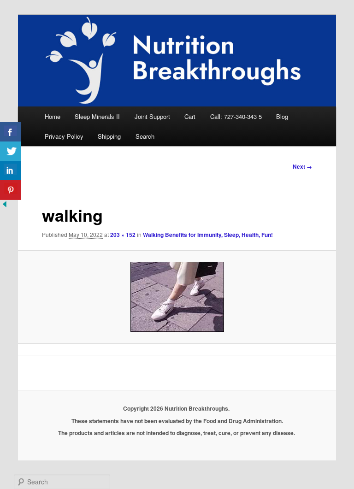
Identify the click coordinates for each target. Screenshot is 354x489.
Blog (282, 116)
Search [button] (145, 136)
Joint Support (152, 116)
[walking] (177, 297)
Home (52, 116)
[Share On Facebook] (10, 132)
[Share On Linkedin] (10, 171)
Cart (189, 116)
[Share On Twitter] (10, 151)
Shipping (109, 136)
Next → (302, 166)
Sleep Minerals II (97, 116)
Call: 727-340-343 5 (236, 116)
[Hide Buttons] (4, 206)
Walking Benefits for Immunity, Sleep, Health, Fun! (208, 234)
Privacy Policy (64, 136)
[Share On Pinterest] (10, 190)
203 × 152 (123, 234)
